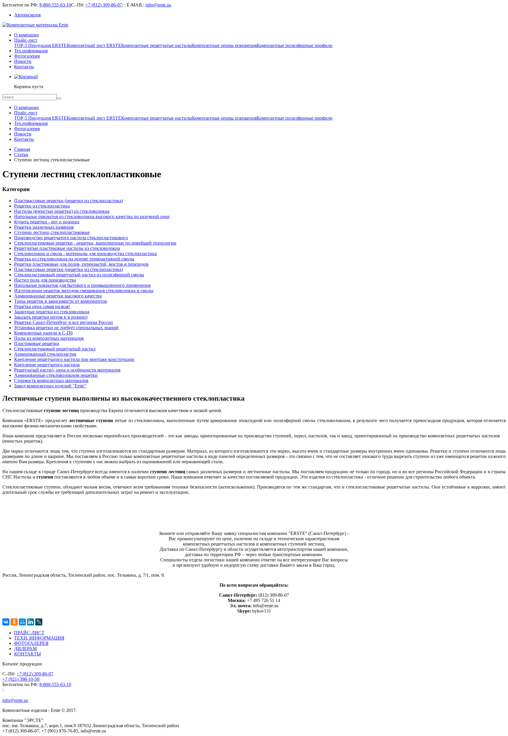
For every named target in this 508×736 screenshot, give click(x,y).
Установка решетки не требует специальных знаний (66, 327)
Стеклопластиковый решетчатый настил (55, 348)
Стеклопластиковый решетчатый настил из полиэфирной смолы (79, 274)
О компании (26, 34)
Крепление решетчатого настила (47, 364)
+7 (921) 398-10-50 (20, 679)
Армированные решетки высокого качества (58, 295)
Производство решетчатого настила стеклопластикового (71, 237)
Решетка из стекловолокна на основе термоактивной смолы (74, 258)
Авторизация (27, 14)
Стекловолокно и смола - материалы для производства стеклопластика (85, 253)
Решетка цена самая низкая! (42, 306)
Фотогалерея (27, 55)
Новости (22, 61)
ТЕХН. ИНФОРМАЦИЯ (39, 637)
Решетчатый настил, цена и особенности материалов (67, 369)
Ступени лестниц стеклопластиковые (52, 232)
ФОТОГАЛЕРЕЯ (31, 643)
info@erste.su (158, 4)
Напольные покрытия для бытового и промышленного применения (82, 285)
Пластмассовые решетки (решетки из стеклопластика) (68, 200)
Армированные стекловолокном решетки (56, 375)
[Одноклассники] (14, 621)
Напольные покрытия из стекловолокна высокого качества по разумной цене (92, 216)
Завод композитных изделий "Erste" (50, 385)
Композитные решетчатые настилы (156, 45)
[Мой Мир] (22, 621)
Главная (22, 149)
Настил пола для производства (45, 279)
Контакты (24, 66)
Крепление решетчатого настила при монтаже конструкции (74, 359)
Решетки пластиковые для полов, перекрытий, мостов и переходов (81, 264)
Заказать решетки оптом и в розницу (51, 317)
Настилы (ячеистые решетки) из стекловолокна (61, 211)
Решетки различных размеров (44, 227)
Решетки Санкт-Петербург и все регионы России (63, 322)
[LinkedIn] (30, 621)
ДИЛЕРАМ (25, 648)
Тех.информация (31, 50)
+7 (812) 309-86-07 (103, 4)
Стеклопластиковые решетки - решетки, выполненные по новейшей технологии (95, 242)
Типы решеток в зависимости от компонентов (60, 301)
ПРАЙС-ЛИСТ (29, 632)
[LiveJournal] (38, 621)
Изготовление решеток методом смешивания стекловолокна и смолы (83, 290)
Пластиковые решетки (36, 343)
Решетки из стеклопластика (42, 205)
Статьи (21, 154)
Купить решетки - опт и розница (46, 221)
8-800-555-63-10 (55, 4)
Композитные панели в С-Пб (43, 332)
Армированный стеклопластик (45, 354)
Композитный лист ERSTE (94, 45)
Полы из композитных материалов (49, 338)
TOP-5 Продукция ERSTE (40, 45)
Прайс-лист (25, 40)
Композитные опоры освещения (224, 45)
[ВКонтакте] (5, 621)
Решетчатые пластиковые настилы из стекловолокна (67, 248)
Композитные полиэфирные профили (294, 45)
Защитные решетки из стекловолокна (51, 311)
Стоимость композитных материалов (51, 380)
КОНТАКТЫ (27, 653)
